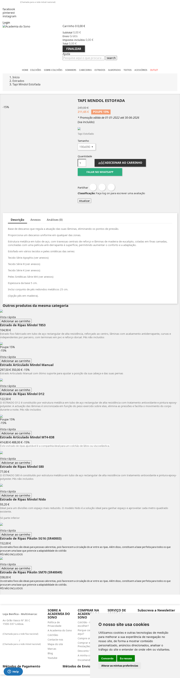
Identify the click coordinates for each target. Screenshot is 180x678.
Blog (50, 653)
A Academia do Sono (60, 630)
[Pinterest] (111, 187)
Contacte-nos (55, 639)
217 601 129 (10, 630)
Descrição (17, 220)
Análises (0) (55, 220)
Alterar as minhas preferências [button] (119, 665)
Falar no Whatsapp (99, 172)
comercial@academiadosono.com (26, 5)
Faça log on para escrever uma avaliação (120, 193)
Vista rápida (8, 317)
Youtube (52, 658)
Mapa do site (55, 644)
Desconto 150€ (86, 650)
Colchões (53, 635)
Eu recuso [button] (126, 658)
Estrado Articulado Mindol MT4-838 (27, 437)
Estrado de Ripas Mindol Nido (23, 499)
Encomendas (85, 660)
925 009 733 (12, 2)
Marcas (52, 648)
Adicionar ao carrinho (120, 162)
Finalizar (73, 49)
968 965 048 (28, 640)
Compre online (86, 638)
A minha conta (86, 655)
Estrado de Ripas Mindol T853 (23, 325)
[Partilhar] (93, 187)
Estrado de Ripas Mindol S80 (22, 466)
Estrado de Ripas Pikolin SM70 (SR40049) (31, 572)
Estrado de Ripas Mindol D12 (22, 394)
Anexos (35, 220)
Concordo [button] (107, 658)
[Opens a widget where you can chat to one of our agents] (13, 671)
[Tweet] (102, 187)
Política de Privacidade (54, 624)
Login (6, 22)
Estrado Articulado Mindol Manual (26, 365)
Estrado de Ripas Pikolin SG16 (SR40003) (31, 538)
